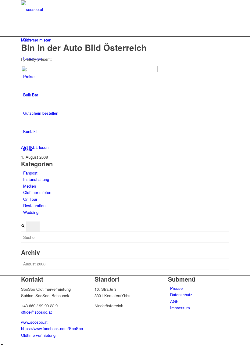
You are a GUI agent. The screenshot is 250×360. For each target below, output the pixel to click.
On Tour (30, 199)
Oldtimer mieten (37, 192)
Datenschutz (181, 294)
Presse (176, 288)
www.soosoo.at (34, 322)
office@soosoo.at (36, 312)
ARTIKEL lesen (34, 147)
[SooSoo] (66, 9)
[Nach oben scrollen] (2, 345)
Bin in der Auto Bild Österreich (84, 47)
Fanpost (30, 173)
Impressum (180, 308)
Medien (27, 40)
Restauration (34, 205)
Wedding (30, 212)
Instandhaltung (36, 179)
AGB (174, 301)
